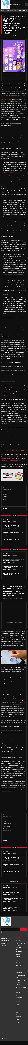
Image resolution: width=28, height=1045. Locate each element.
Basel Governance (20, 941)
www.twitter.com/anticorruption (7, 458)
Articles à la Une (4, 35)
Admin (5, 508)
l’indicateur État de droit (8, 172)
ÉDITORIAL (6, 519)
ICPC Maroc (19, 990)
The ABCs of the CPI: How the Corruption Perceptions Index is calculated (13, 438)
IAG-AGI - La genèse (21, 985)
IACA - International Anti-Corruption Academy (21, 960)
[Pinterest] (10, 79)
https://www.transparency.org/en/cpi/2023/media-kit (11, 378)
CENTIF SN (19, 952)
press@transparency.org (6, 395)
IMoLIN (18, 1012)
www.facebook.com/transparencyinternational (10, 460)
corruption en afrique (7, 489)
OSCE (17, 1007)
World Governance (20, 975)
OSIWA (17, 1009)
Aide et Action (19, 965)
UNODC (18, 1019)
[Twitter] (7, 79)
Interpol (18, 1022)
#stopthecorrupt (16, 466)
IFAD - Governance (21, 987)
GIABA (17, 977)
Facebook (6, 1038)
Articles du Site (13, 35)
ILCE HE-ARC (19, 992)
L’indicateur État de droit (6, 99)
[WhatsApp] (13, 79)
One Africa (18, 1004)
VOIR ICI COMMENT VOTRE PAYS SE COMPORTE (12, 450)
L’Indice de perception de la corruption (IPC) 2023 (11, 83)
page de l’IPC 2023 (11, 232)
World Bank (19, 972)
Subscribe (23, 929)
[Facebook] (4, 79)
